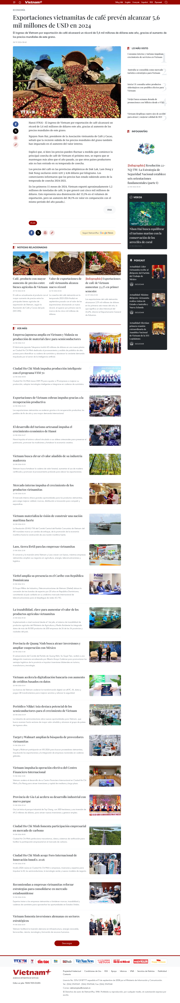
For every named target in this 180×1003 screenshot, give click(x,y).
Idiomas (123, 971)
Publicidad (162, 971)
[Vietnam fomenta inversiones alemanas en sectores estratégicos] (105, 924)
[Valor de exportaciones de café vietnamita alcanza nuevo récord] (67, 263)
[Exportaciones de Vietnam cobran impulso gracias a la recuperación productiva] (105, 406)
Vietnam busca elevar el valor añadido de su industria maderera (47, 458)
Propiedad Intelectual (72, 971)
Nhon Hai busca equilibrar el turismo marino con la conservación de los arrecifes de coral (147, 235)
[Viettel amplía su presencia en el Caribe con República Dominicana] (105, 584)
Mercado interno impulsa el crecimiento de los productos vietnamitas (43, 487)
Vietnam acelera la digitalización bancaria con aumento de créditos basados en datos (49, 679)
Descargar (67, 943)
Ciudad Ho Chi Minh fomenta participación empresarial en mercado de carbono (49, 828)
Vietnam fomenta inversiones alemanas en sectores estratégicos (46, 918)
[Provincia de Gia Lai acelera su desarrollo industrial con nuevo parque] (105, 805)
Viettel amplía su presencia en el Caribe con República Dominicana (48, 578)
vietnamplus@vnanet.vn (80, 987)
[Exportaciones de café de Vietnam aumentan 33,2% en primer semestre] (103, 263)
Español (144, 2)
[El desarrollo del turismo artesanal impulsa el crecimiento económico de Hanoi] (105, 435)
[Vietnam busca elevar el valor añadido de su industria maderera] (105, 464)
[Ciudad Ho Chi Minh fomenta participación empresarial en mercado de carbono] (105, 834)
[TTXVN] (20, 961)
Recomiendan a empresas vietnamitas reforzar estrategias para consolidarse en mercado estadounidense (43, 888)
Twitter (15, 131)
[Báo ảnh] (140, 961)
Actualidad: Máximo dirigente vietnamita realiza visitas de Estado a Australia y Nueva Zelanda (139, 301)
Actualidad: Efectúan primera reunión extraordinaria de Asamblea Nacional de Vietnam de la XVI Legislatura (139, 330)
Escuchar (139, 284)
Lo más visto (140, 48)
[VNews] (32, 961)
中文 (151, 2)
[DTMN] (121, 961)
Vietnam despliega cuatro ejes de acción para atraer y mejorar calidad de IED (147, 115)
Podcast (139, 260)
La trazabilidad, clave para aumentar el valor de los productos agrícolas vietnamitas (46, 611)
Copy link (15, 145)
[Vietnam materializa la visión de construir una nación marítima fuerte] (105, 524)
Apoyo (114, 971)
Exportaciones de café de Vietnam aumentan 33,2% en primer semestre (102, 285)
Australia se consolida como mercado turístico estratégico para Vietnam (145, 71)
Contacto (67, 974)
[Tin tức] (43, 961)
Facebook (15, 124)
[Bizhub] (67, 961)
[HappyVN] (158, 961)
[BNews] (56, 961)
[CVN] (103, 961)
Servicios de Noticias (146, 971)
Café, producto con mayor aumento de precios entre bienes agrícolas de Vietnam (30, 283)
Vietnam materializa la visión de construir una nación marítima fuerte (47, 518)
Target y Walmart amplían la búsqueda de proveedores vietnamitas (48, 739)
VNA (132, 971)
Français (136, 2)
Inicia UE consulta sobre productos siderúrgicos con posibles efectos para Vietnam (146, 87)
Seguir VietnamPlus (90, 232)
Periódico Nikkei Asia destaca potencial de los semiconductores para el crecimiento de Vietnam (45, 708)
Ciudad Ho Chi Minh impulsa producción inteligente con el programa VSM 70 (47, 370)
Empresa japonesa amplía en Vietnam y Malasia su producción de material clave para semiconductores (47, 337)
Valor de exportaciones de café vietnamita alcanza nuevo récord (65, 283)
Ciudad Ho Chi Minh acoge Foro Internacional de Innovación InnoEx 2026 (45, 857)
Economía (19, 10)
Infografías (140, 131)
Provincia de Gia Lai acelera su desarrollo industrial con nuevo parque (49, 799)
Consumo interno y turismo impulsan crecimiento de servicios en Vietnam (145, 55)
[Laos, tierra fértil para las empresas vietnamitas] (105, 554)
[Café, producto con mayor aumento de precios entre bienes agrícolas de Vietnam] (30, 263)
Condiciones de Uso (92, 971)
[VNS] (84, 961)
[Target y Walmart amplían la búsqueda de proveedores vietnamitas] (105, 745)
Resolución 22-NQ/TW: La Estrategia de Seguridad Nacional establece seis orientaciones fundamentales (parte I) (147, 174)
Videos (137, 197)
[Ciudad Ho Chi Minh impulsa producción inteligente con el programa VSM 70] (105, 376)
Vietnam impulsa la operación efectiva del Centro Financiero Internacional (45, 770)
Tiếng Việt (119, 2)
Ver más (22, 328)
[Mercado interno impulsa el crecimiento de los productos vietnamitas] (105, 493)
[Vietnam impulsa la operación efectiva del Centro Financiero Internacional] (105, 776)
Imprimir (15, 138)
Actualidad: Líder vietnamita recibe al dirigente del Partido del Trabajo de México (139, 273)
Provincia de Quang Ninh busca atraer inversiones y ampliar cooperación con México (46, 645)
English (128, 2)
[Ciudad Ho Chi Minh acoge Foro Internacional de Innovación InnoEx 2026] (105, 863)
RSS (106, 971)
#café (32, 222)
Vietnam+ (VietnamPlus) (34, 2)
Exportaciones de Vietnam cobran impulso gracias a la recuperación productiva (48, 400)
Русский (158, 2)
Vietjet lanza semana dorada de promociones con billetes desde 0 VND (146, 101)
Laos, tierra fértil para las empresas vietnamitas (44, 546)
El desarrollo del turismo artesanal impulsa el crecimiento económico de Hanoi (42, 429)
